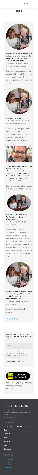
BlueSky (9, 467)
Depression (8, 449)
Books (6, 437)
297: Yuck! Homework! (14, 118)
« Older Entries (12, 319)
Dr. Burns (11, 63)
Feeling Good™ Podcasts (18, 66)
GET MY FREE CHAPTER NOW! (15, 361)
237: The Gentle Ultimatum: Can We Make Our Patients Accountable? (18, 217)
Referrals (7, 441)
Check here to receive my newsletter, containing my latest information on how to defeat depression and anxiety (17, 355)
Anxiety (6, 445)
